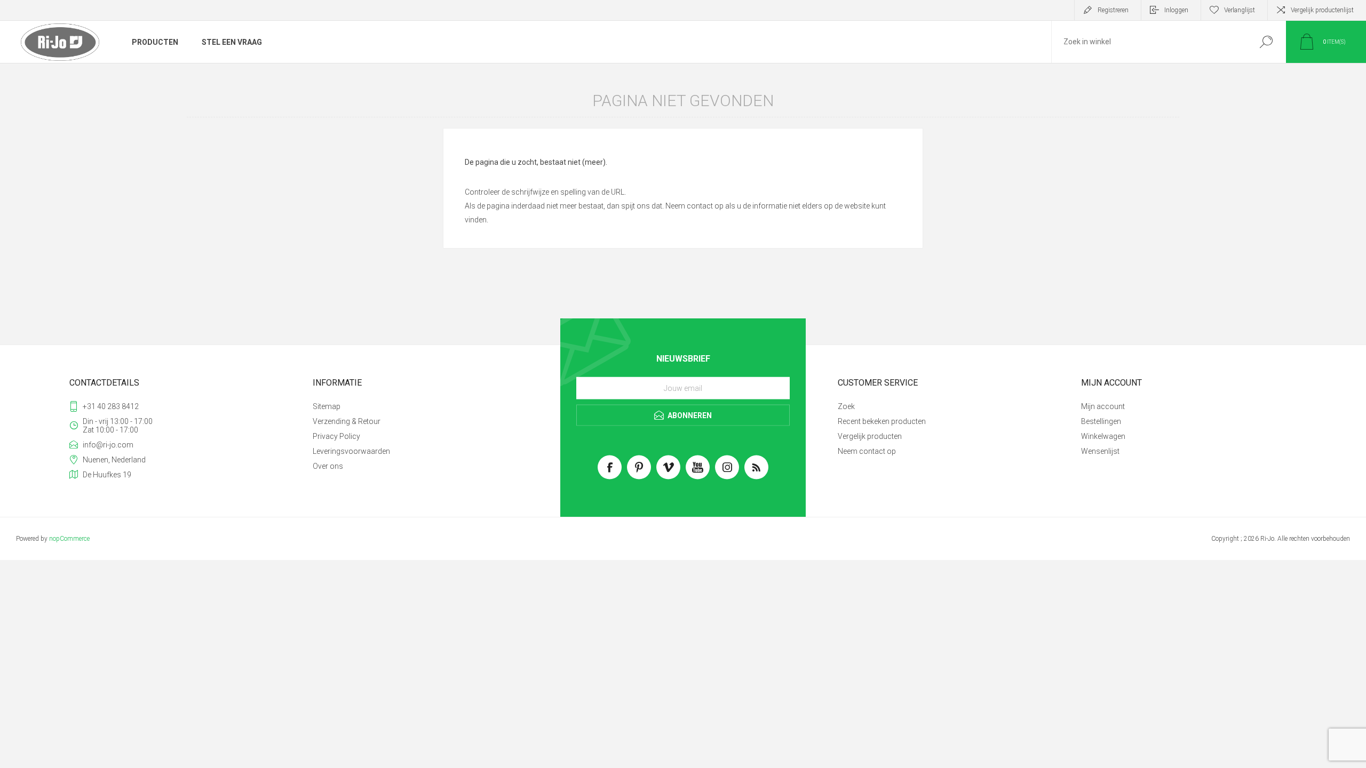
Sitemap (326, 406)
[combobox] (1149, 42)
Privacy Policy (336, 436)
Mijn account (1103, 406)
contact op (705, 206)
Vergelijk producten (870, 436)
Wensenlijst (1100, 451)
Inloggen (1176, 10)
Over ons (328, 466)
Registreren (1113, 10)
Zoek (1266, 42)
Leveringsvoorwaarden (351, 451)
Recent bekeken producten (882, 421)
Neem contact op (867, 451)
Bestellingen (1101, 421)
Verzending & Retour (346, 421)
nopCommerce (69, 538)
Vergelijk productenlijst (1322, 10)
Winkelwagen (1103, 436)
